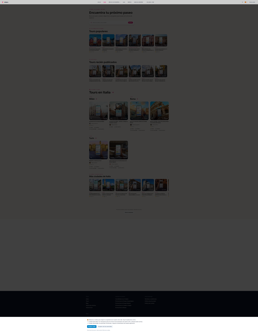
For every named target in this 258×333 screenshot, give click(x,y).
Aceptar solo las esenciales (105, 326)
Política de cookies (106, 330)
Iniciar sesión (252, 2)
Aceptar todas (91, 326)
